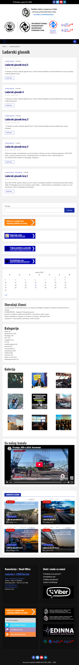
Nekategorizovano (10, 359)
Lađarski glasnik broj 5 (16, 64)
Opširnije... (9, 78)
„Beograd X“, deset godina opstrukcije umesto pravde (22, 318)
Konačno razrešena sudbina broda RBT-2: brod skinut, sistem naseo (27, 314)
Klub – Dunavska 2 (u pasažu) (15, 578)
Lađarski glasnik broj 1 (16, 175)
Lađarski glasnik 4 (14, 91)
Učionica (7, 355)
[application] (39, 464)
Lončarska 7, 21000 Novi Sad (17, 574)
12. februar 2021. (14, 95)
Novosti (7, 346)
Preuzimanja (18, 172)
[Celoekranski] (72, 482)
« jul (6, 295)
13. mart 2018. (13, 179)
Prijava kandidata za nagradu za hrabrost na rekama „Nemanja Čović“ (27, 316)
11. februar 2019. (16, 150)
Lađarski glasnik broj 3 (16, 119)
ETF (6, 338)
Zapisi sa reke (9, 357)
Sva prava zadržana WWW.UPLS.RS (35, 662)
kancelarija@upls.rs (11, 587)
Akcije (6, 331)
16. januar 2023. (16, 68)
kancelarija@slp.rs (11, 585)
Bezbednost (8, 333)
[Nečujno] (68, 482)
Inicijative (7, 340)
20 (35, 285)
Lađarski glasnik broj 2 (16, 146)
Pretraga (7, 206)
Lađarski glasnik (9, 61)
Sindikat (7, 353)
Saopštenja (8, 351)
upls (7, 68)
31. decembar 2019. (14, 122)
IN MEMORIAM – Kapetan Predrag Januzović (19, 312)
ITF (6, 342)
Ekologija (7, 335)
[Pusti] (7, 482)
